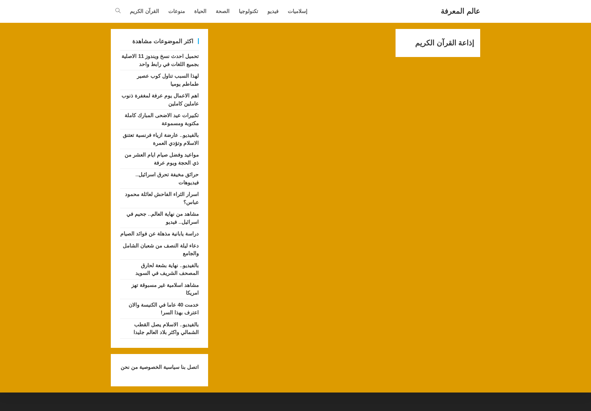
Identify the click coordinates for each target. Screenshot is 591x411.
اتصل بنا (189, 367)
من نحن (129, 367)
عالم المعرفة (460, 11)
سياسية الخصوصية (158, 367)
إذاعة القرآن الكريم (444, 43)
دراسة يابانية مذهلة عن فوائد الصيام (159, 234)
